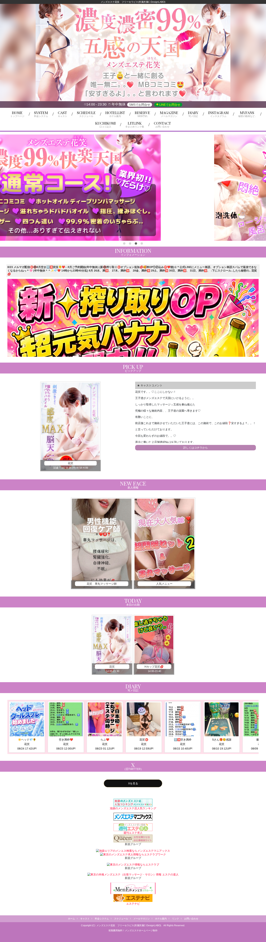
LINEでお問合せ (169, 104)
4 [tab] (142, 243)
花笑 (70, 463)
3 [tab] (136, 243)
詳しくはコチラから (195, 447)
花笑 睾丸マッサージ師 (102, 583)
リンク (175, 918)
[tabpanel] (133, 187)
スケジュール (121, 918)
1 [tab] (124, 243)
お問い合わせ (191, 918)
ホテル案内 (161, 918)
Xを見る (133, 783)
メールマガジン (141, 918)
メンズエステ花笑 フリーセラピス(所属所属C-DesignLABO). (129, 925)
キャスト (85, 918)
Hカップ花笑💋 (153, 666)
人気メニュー (164, 583)
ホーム (71, 918)
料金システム (102, 918)
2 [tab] (130, 243)
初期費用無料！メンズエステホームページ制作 (133, 930)
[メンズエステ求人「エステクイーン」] (133, 838)
